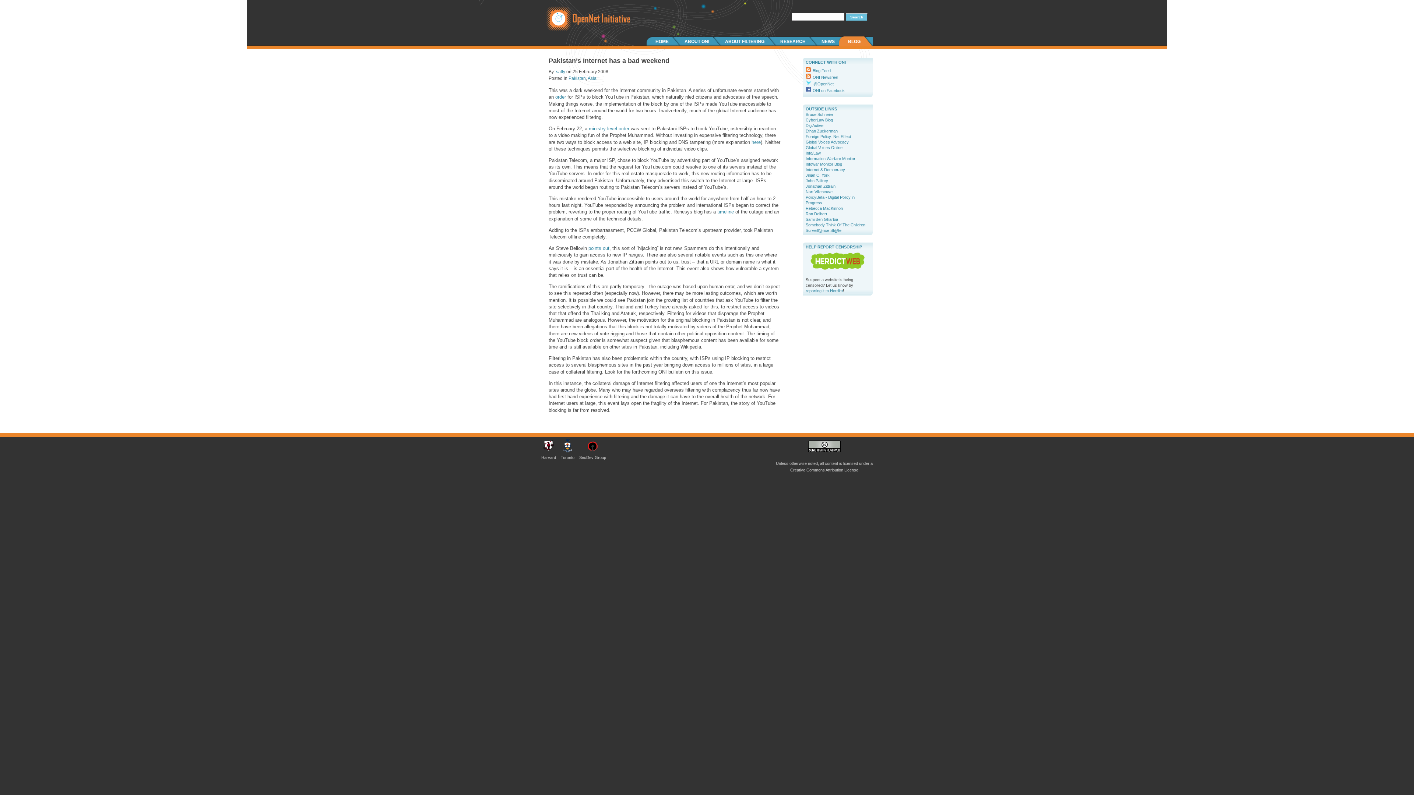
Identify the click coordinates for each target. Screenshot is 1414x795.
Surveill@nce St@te (823, 230)
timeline (725, 212)
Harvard (548, 457)
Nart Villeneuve (819, 192)
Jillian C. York (818, 175)
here (756, 142)
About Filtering (744, 41)
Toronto (567, 457)
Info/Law (813, 153)
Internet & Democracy (825, 169)
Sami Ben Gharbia (822, 219)
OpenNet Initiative (585, 18)
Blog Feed (822, 70)
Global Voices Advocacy (827, 142)
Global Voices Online (824, 147)
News (828, 41)
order (560, 97)
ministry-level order (609, 128)
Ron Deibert (816, 214)
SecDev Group (592, 457)
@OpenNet (823, 84)
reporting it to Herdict (824, 291)
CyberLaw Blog (819, 120)
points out (598, 248)
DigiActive (814, 125)
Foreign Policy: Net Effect (828, 136)
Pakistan (577, 78)
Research (793, 41)
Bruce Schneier (819, 114)
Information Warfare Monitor (830, 158)
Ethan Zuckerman (822, 131)
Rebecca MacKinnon (824, 208)
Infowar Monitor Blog (824, 164)
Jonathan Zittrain (821, 186)
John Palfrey (817, 181)
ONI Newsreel (825, 77)
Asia (592, 78)
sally (560, 71)
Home (662, 41)
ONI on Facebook (829, 90)
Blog (854, 41)
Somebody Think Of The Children (835, 225)
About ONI (697, 41)
